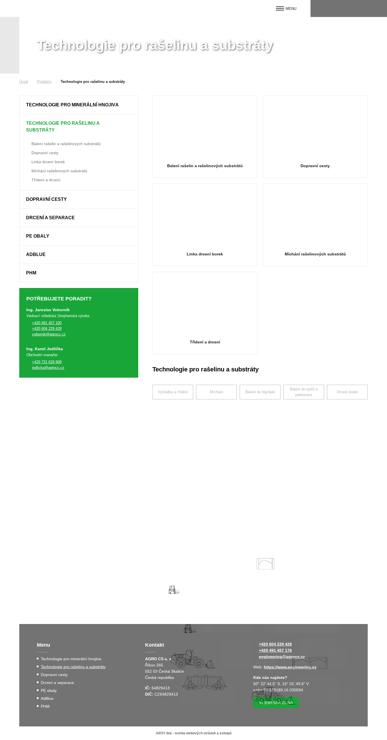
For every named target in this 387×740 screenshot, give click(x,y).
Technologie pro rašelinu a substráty (62, 126)
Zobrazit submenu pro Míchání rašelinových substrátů (27, 170)
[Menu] (280, 8)
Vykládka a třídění (173, 392)
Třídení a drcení (45, 180)
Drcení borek (347, 392)
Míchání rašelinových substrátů (59, 171)
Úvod (23, 81)
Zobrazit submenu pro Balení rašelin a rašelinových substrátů (27, 143)
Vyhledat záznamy (378, 8)
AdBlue (36, 254)
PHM (31, 272)
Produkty (44, 81)
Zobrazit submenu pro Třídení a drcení (27, 179)
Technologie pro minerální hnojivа (72, 104)
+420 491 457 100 (46, 323)
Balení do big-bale (260, 392)
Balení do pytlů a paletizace (304, 392)
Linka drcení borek (48, 162)
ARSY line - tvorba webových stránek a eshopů (193, 733)
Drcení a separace (50, 217)
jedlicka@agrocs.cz (48, 367)
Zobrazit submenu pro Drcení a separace (131, 218)
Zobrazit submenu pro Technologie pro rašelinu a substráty (131, 123)
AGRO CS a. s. (42, 8)
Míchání (216, 392)
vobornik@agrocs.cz (49, 334)
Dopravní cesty (44, 152)
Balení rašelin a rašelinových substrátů (66, 143)
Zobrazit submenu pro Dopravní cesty (27, 152)
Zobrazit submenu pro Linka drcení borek (27, 161)
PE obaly (37, 236)
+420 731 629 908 (46, 362)
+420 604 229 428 (46, 328)
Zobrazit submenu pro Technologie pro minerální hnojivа (131, 105)
